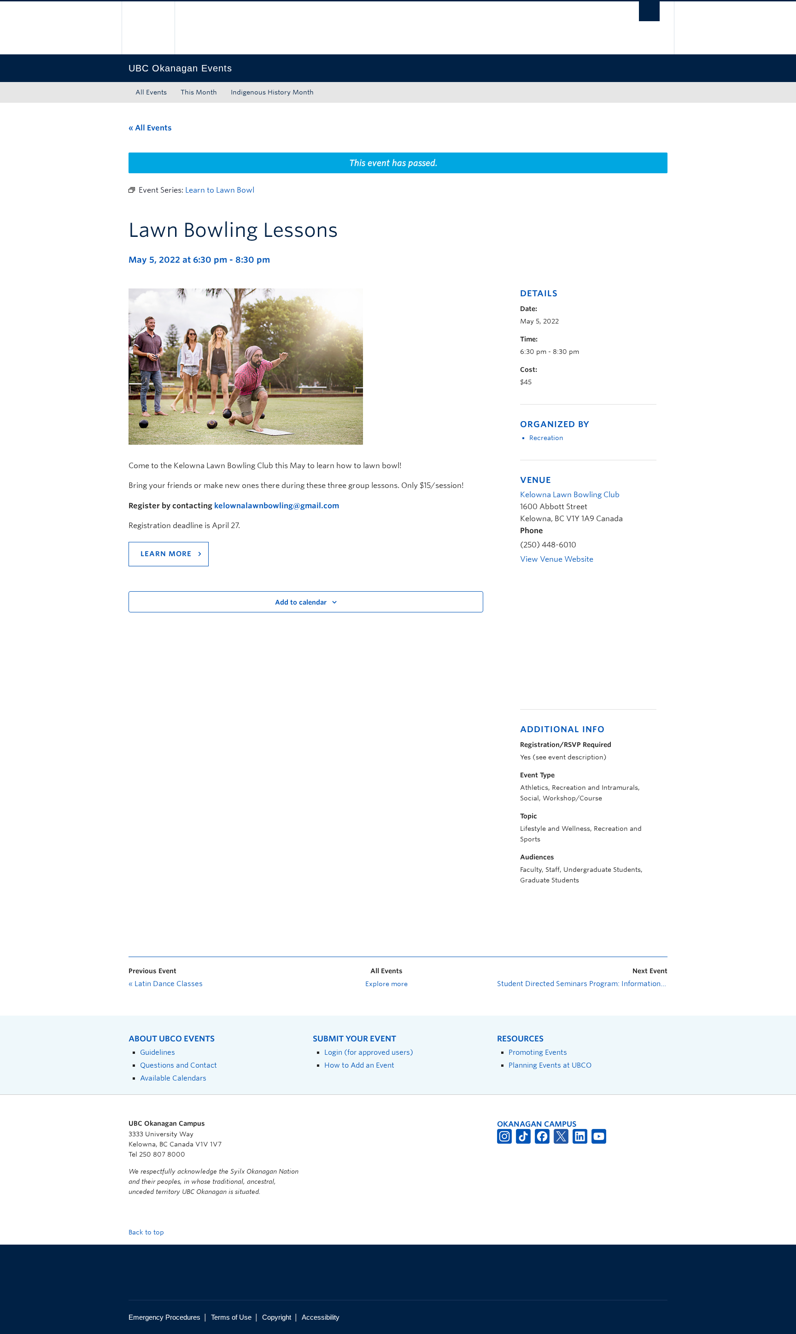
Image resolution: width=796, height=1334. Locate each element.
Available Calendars (173, 1078)
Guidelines (157, 1052)
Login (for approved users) (368, 1052)
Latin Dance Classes (166, 984)
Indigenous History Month (272, 92)
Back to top (147, 1232)
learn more (166, 554)
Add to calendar (301, 602)
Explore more (386, 983)
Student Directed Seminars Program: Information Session (582, 984)
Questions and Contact (178, 1065)
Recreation (546, 437)
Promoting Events (538, 1052)
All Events (151, 92)
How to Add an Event (359, 1065)
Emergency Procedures (164, 1317)
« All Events (150, 127)
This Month (199, 92)
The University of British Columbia (148, 27)
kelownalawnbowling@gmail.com (276, 505)
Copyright (276, 1317)
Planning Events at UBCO (550, 1065)
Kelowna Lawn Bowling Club (570, 494)
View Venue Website (556, 559)
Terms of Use (231, 1317)
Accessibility (320, 1317)
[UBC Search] (649, 11)
